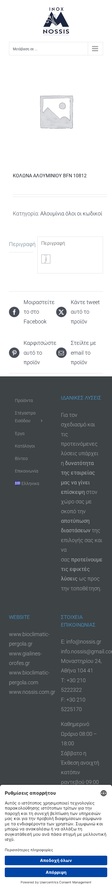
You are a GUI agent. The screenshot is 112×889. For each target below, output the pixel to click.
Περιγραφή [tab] (21, 244)
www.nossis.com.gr (32, 692)
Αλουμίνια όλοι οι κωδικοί (71, 213)
